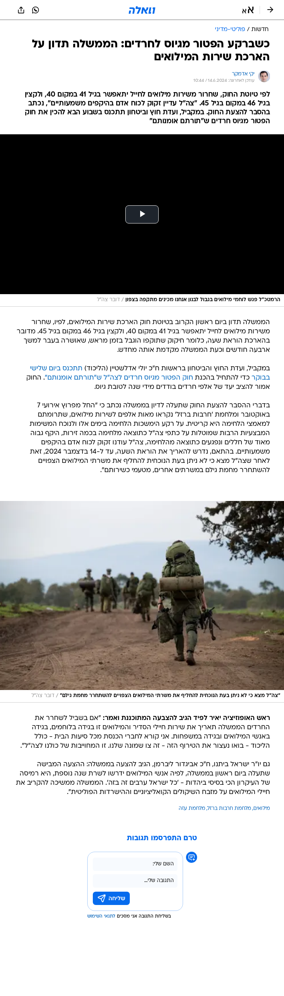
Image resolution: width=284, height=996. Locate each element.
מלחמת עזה (192, 808)
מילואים (261, 808)
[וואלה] (142, 10)
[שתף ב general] (21, 10)
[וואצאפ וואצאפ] (35, 10)
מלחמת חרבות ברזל (229, 808)
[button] (248, 10)
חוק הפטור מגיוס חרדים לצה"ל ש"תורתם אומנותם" (119, 377)
